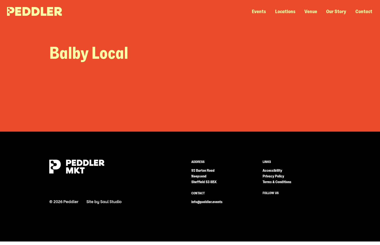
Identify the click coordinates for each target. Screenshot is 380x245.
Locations (285, 11)
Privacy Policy (273, 176)
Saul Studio (111, 201)
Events (259, 11)
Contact (363, 11)
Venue (310, 11)
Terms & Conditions (277, 181)
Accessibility (272, 170)
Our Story (336, 11)
